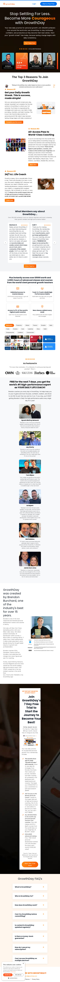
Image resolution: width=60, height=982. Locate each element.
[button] (13, 978)
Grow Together (30, 266)
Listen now (9, 200)
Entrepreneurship (10, 332)
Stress (38, 329)
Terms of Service (25, 979)
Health (45, 329)
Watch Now (33, 164)
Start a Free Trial (49, 4)
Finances (35, 325)
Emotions (15, 329)
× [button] (23, 963)
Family (7, 329)
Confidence (20, 332)
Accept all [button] (8, 974)
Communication (30, 332)
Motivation (9, 325)
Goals (22, 329)
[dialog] (13, 971)
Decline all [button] (18, 974)
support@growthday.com (30, 976)
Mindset (27, 325)
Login (34, 4)
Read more (13, 971)
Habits (50, 325)
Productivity (19, 325)
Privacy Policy (35, 979)
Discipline (43, 325)
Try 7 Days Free (30, 43)
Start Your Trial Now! (30, 864)
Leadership (30, 329)
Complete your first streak (14, 122)
